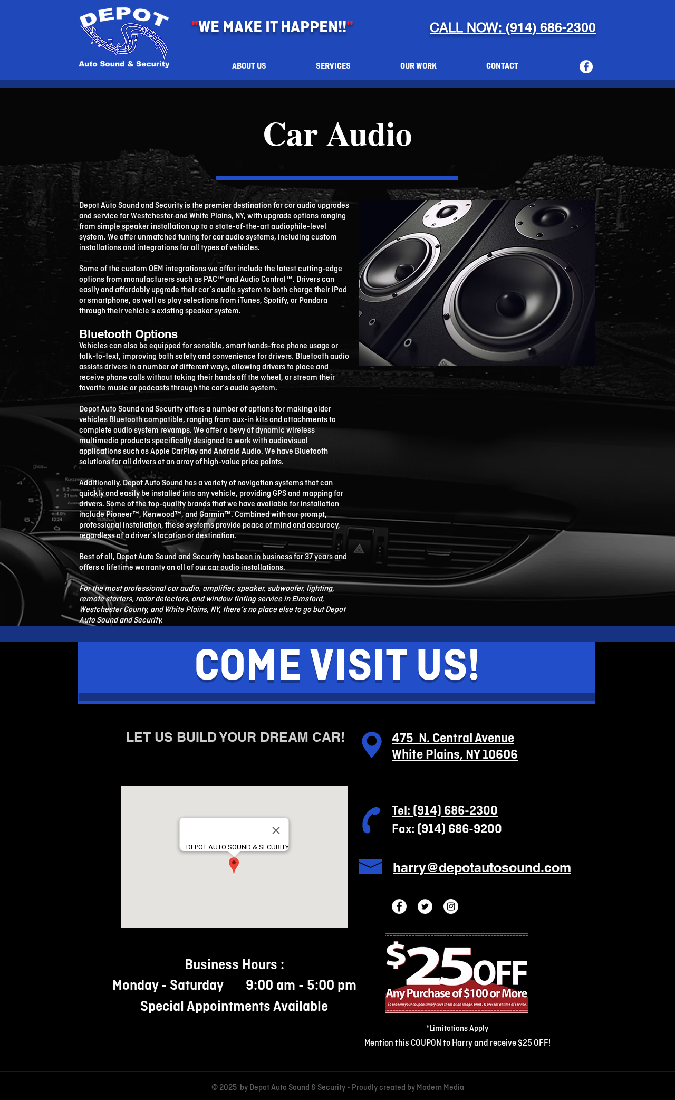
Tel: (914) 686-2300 (445, 811)
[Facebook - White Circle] (586, 66)
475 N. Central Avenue (453, 739)
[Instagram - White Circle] (450, 906)
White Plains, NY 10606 (455, 755)
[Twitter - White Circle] (425, 906)
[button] (333, 66)
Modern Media (440, 1088)
